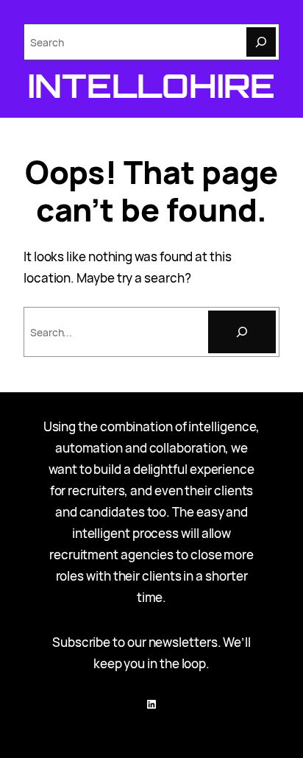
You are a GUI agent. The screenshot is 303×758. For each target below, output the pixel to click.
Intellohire (151, 85)
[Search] (261, 42)
